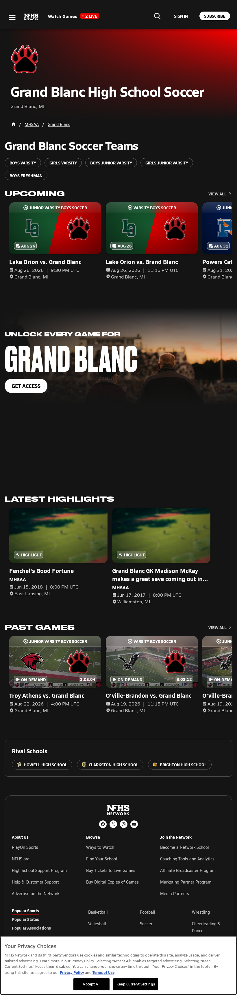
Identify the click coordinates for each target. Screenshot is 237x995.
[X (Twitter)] (113, 824)
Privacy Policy (72, 972)
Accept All (91, 984)
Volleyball (97, 923)
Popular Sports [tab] (25, 910)
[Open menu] (12, 17)
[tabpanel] (156, 926)
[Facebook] (103, 824)
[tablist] (41, 919)
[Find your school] (157, 16)
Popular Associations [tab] (31, 928)
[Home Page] (13, 124)
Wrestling (201, 912)
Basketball (98, 912)
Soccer (146, 923)
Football (147, 912)
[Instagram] (123, 824)
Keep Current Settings (135, 984)
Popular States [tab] (25, 919)
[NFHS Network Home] (31, 17)
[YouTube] (134, 824)
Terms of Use (103, 972)
